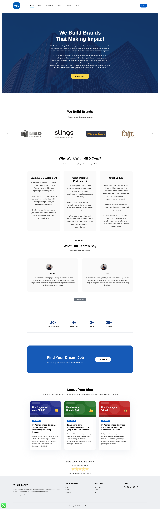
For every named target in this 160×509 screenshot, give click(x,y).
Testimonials (49, 5)
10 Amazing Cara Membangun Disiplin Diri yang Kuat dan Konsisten (78, 427)
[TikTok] (131, 487)
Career (67, 489)
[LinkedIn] (137, 487)
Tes (76, 5)
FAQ (96, 492)
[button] (8, 133)
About (59, 5)
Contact (68, 5)
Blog (39, 5)
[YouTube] (134, 487)
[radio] (73, 469)
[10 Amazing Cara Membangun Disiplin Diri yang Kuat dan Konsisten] (80, 409)
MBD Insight (36, 421)
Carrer (143, 5)
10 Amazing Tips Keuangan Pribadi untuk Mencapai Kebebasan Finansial (113, 427)
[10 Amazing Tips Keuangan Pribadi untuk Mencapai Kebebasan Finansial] (114, 409)
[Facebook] (124, 487)
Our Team (98, 487)
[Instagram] (128, 487)
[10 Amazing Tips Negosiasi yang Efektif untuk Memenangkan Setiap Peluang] (45, 409)
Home (32, 5)
